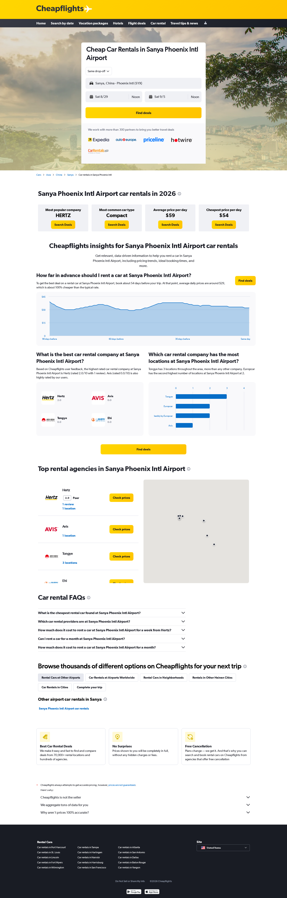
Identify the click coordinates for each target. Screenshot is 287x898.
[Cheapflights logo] (59, 9)
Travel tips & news (184, 23)
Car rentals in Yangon (129, 867)
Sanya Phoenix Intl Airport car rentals (64, 708)
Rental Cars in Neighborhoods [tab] (164, 677)
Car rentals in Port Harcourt (51, 847)
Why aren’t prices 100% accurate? (65, 812)
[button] (108, 97)
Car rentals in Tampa (88, 847)
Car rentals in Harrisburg (90, 862)
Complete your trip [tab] (89, 687)
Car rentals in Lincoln (48, 857)
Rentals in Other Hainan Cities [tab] (212, 677)
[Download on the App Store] (152, 892)
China (59, 174)
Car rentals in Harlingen (90, 852)
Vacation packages (93, 23)
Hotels (118, 23)
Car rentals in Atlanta (129, 847)
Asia (48, 174)
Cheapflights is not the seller (61, 797)
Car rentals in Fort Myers (50, 862)
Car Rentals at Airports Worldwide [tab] (112, 677)
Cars (38, 174)
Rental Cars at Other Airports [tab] (61, 677)
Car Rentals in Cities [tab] (55, 687)
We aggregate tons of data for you (64, 805)
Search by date (62, 23)
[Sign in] (205, 23)
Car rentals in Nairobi (89, 857)
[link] (63, 224)
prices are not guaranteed (121, 785)
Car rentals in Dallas (128, 857)
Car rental (158, 23)
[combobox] (99, 71)
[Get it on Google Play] (133, 892)
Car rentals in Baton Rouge (132, 862)
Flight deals (137, 23)
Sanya (70, 174)
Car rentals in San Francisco (92, 867)
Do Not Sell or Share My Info (130, 881)
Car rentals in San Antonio (131, 852)
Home (41, 23)
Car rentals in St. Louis (48, 852)
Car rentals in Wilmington (50, 867)
